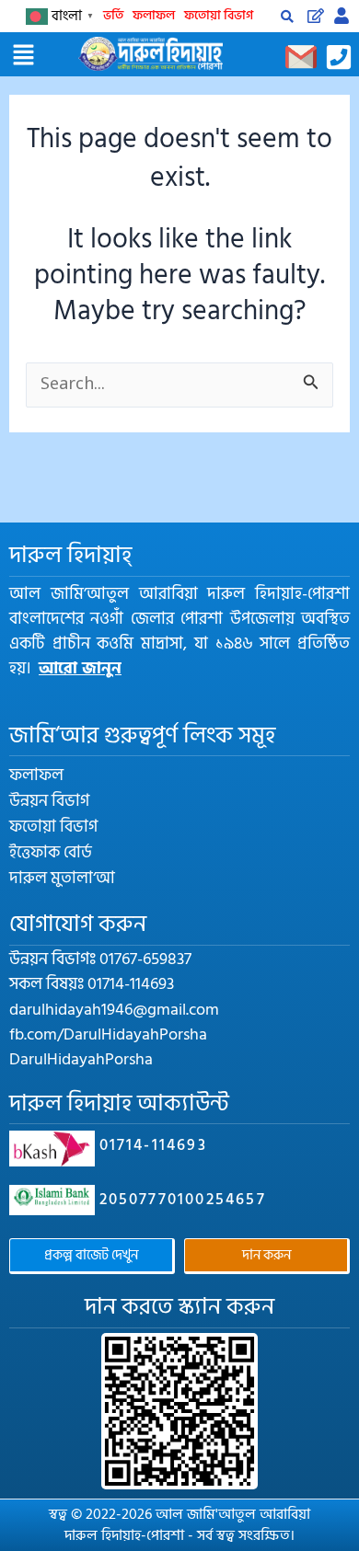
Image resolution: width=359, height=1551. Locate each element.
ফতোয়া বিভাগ (218, 15)
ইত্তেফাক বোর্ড (50, 853)
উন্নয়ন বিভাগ (49, 801)
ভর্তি (113, 15)
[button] (23, 57)
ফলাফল (154, 15)
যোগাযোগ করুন (77, 924)
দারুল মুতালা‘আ (62, 878)
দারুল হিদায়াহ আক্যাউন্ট (119, 1103)
